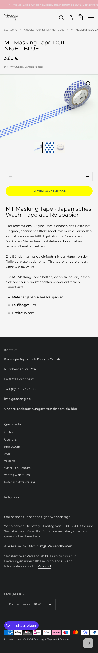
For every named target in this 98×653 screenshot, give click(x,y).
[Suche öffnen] (61, 17)
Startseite (10, 29)
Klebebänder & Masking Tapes (43, 29)
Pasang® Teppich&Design (51, 639)
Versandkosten (34, 66)
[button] (88, 176)
